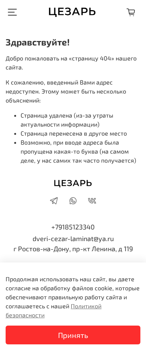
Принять (73, 334)
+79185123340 (73, 227)
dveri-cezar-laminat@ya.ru (73, 238)
